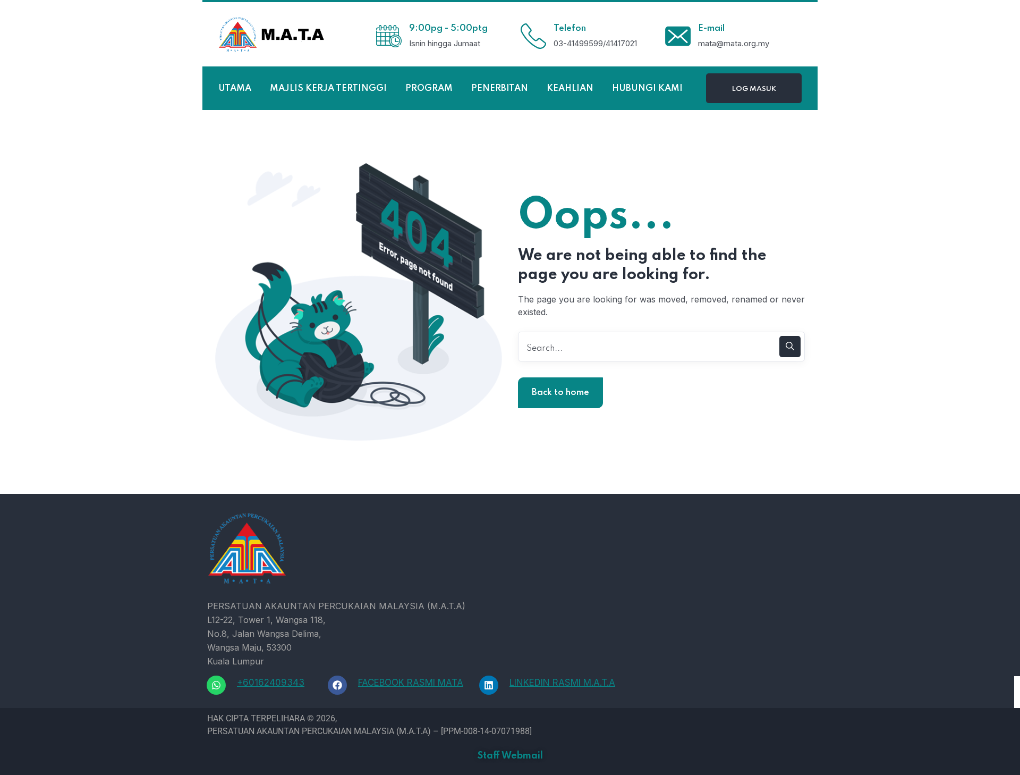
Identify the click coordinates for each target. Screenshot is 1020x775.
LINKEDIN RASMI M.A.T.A (562, 682)
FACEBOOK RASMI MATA (410, 682)
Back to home (560, 392)
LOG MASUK (754, 89)
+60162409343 (270, 682)
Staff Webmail (510, 756)
